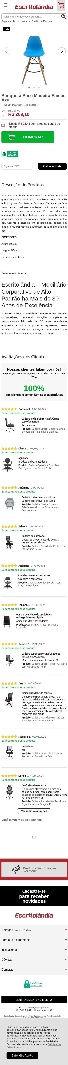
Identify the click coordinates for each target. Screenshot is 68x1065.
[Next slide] (62, 51)
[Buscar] (63, 16)
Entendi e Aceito (22, 1055)
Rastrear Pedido (22, 930)
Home (24, 21)
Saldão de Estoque (42, 21)
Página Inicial (8, 21)
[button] (29, 87)
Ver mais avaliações (34, 811)
